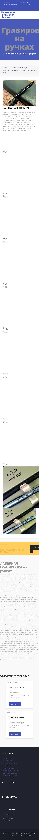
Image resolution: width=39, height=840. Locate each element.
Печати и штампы (7, 758)
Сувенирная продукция (9, 773)
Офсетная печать (7, 768)
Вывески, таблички (8, 778)
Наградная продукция (9, 775)
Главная (12, 68)
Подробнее (14, 704)
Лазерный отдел (22, 68)
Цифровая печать (7, 766)
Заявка (36, 547)
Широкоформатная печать (11, 770)
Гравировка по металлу (28, 70)
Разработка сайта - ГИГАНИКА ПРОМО (19, 835)
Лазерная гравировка (11, 70)
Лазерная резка (6, 761)
